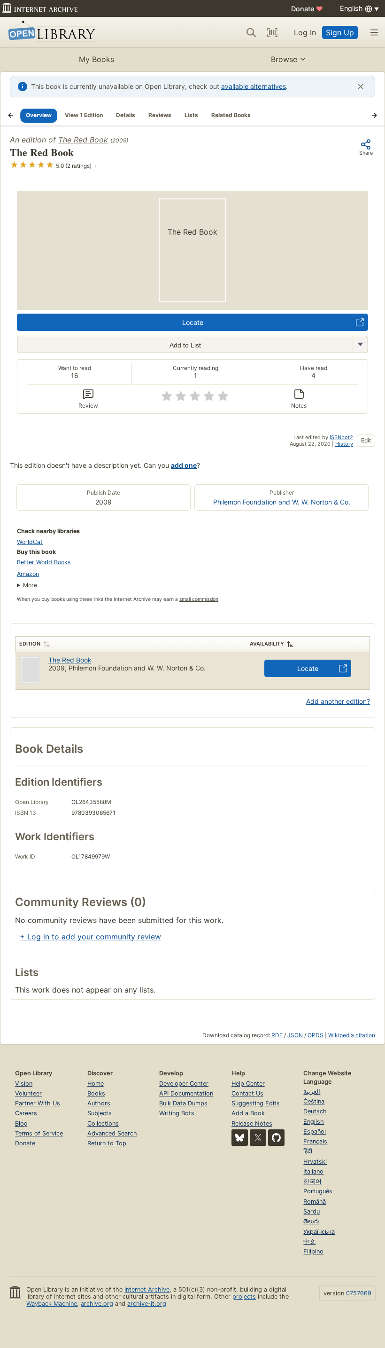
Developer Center (183, 1083)
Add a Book (248, 1113)
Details (125, 114)
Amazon (28, 573)
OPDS (315, 1035)
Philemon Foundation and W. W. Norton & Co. (281, 502)
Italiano (313, 1171)
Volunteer (28, 1093)
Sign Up (340, 32)
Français (315, 1141)
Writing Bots (176, 1113)
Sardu (311, 1211)
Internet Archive (146, 1289)
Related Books (231, 114)
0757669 (358, 1293)
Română (314, 1201)
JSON (295, 1035)
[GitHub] (276, 1137)
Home (95, 1083)
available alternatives (253, 86)
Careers (26, 1113)
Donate (307, 9)
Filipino (313, 1251)
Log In (305, 32)
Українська (319, 1231)
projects (244, 1296)
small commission (198, 599)
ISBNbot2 (341, 437)
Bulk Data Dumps (183, 1103)
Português (317, 1191)
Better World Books (44, 562)
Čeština (313, 1101)
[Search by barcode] (272, 32)
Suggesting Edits (255, 1103)
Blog (21, 1123)
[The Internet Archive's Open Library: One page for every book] (50, 32)
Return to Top (106, 1143)
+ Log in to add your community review (90, 936)
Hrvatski (315, 1161)
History (344, 444)
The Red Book (83, 139)
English (313, 1121)
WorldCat (30, 541)
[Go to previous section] (10, 115)
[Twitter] (258, 1137)
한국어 (312, 1181)
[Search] (251, 32)
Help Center (248, 1083)
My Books (96, 59)
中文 (309, 1241)
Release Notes (251, 1123)
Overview (39, 114)
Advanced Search (112, 1133)
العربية (311, 1091)
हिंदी (307, 1151)
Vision (23, 1083)
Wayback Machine (51, 1303)
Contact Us (247, 1093)
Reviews (159, 114)
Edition (29, 643)
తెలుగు (311, 1221)
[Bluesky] (239, 1137)
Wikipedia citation (351, 1035)
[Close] (360, 86)
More (30, 585)
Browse (284, 59)
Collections (103, 1123)
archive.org (97, 1303)
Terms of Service (39, 1133)
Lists (191, 114)
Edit (366, 440)
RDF (277, 1035)
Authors (98, 1103)
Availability (267, 643)
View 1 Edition (84, 114)
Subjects (99, 1113)
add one (184, 465)
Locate (192, 322)
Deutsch (315, 1111)
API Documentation (186, 1093)
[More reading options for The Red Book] (360, 344)
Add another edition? (338, 701)
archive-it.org (146, 1303)
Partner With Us (37, 1103)
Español (314, 1131)
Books (96, 1093)
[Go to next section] (374, 115)
